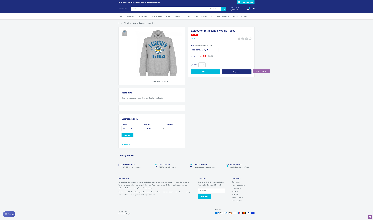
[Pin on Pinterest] (242, 38)
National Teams (143, 16)
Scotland (204, 16)
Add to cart (205, 72)
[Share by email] (250, 38)
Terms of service (238, 197)
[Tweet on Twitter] (246, 38)
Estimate (127, 135)
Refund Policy (125, 145)
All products (127, 23)
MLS (211, 16)
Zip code (170, 124)
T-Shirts (235, 16)
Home (120, 16)
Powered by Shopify (125, 214)
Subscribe (204, 196)
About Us (235, 191)
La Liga (187, 16)
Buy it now (236, 72)
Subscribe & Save (247, 2)
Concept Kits (130, 16)
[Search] (223, 9)
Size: (201, 45)
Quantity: (194, 64)
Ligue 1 (195, 16)
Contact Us (236, 182)
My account (234, 10)
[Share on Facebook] (239, 38)
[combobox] (167, 9)
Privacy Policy (236, 188)
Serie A (167, 16)
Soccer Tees (195, 39)
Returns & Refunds (238, 185)
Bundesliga (177, 16)
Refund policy (237, 201)
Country (124, 124)
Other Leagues (222, 16)
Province (147, 124)
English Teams (157, 16)
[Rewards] (9, 214)
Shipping (235, 194)
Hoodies (244, 16)
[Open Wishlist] (370, 217)
